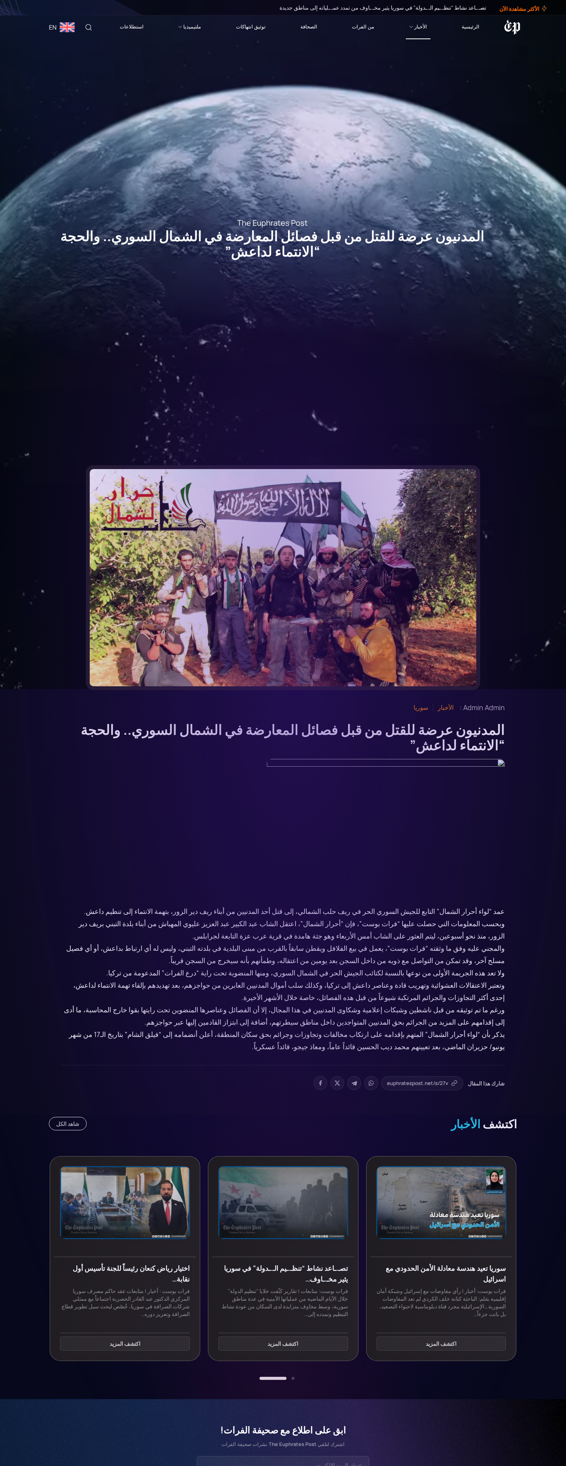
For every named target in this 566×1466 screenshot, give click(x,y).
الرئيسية (470, 26)
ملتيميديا (192, 26)
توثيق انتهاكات (251, 26)
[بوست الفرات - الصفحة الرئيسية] (512, 27)
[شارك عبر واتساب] (371, 1083)
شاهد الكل (67, 1123)
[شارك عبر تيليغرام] (354, 1083)
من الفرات (363, 26)
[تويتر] (30, 7)
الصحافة (308, 26)
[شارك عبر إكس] (337, 1083)
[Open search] (88, 27)
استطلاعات (132, 26)
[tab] (293, 1378)
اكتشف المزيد (441, 1344)
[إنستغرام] (24, 7)
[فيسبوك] (35, 7)
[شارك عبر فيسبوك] (320, 1083)
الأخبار (420, 26)
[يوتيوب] (19, 7)
